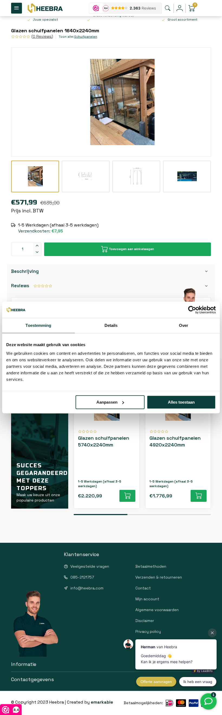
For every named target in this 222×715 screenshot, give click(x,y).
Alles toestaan (181, 402)
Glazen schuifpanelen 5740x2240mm (103, 441)
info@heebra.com (86, 588)
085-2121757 (82, 577)
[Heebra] (45, 8)
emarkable (102, 702)
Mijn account (147, 598)
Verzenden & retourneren (158, 577)
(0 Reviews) (42, 36)
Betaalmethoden (150, 566)
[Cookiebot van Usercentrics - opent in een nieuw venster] (192, 310)
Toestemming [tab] (38, 325)
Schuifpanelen (85, 36)
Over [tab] (183, 325)
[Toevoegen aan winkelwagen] (127, 496)
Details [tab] (111, 325)
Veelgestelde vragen (89, 566)
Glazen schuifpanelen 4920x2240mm (175, 441)
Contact (143, 588)
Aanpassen (106, 402)
